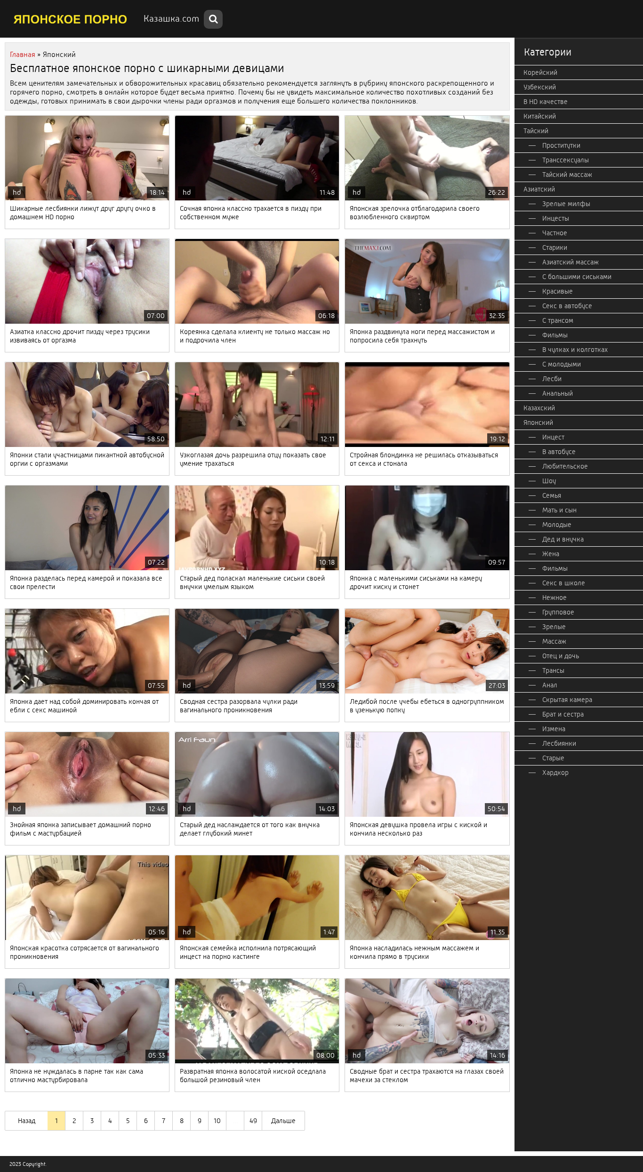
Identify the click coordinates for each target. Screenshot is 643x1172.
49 (253, 1120)
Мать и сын (559, 510)
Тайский (535, 131)
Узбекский (539, 87)
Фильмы (555, 335)
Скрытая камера (567, 699)
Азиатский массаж (570, 262)
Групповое (558, 612)
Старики (554, 247)
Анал (549, 685)
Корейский (540, 72)
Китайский (539, 116)
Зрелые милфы (566, 203)
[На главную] (70, 19)
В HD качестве (545, 101)
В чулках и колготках (575, 349)
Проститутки (561, 145)
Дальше (283, 1120)
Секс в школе (563, 583)
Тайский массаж (567, 174)
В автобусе (559, 451)
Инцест (553, 437)
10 (217, 1120)
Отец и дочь (560, 656)
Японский (538, 422)
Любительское (565, 466)
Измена (553, 729)
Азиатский (539, 189)
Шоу (549, 481)
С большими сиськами (576, 276)
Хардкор (555, 772)
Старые (553, 758)
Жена (550, 554)
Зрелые (554, 626)
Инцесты (555, 218)
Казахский (539, 408)
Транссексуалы (565, 160)
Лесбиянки (559, 743)
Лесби (552, 379)
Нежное (554, 597)
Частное (554, 233)
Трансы (553, 670)
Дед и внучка (563, 539)
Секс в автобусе (567, 306)
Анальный (557, 393)
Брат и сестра (563, 714)
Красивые (557, 291)
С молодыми (561, 364)
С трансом (557, 320)
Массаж (554, 641)
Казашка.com (171, 18)
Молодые (556, 524)
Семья (551, 495)
